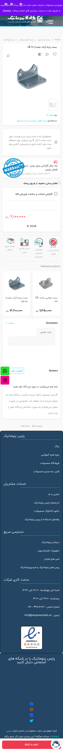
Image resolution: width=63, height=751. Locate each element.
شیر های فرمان (51, 559)
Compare (40, 54)
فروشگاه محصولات (49, 463)
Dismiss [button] (7, 11)
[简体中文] (18, 5)
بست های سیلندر (27, 39)
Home (57, 39)
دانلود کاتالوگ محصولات (46, 511)
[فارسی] (5, 5)
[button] (8, 56)
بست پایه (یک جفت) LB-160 (17, 300)
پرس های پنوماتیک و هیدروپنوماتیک (39, 567)
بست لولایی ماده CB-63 (46, 300)
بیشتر (11, 323)
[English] (10, 5)
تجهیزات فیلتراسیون (48, 550)
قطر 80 (49, 115)
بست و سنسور (44, 39)
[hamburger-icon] (51, 20)
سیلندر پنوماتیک (50, 542)
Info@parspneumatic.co (38, 615)
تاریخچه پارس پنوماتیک (46, 502)
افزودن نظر (16, 371)
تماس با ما (53, 494)
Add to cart (31, 744)
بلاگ (57, 446)
